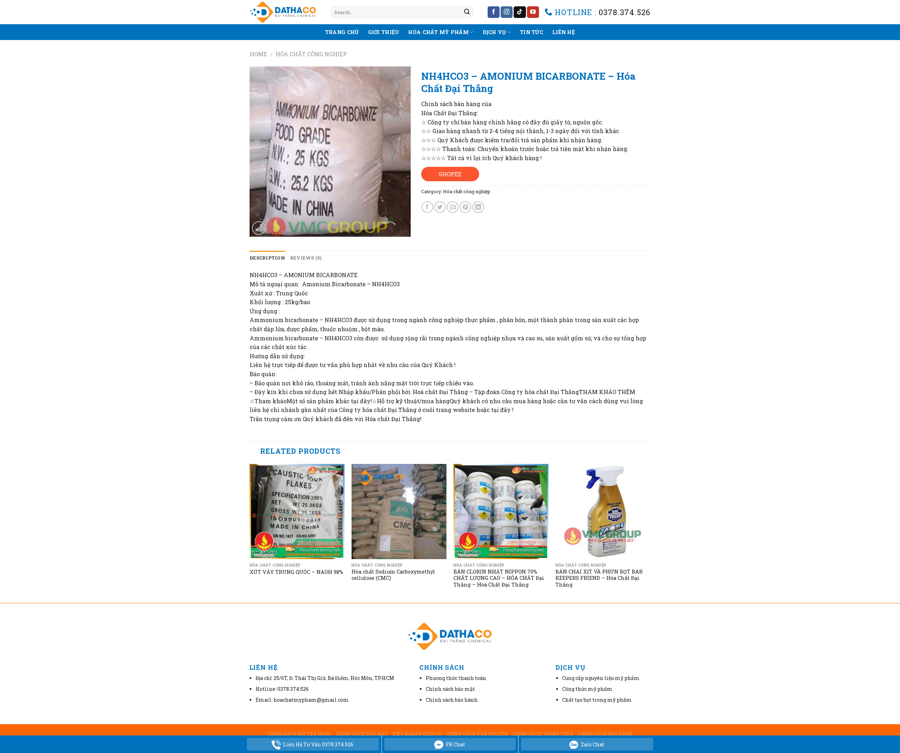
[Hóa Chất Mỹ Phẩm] (285, 12)
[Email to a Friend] (452, 207)
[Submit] (467, 12)
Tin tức (531, 32)
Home (258, 54)
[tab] (267, 258)
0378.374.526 (624, 12)
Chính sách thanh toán (543, 733)
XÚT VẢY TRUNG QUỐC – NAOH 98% (296, 572)
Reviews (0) (306, 258)
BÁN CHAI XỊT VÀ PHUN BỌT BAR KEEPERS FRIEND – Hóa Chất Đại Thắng (599, 578)
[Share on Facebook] (427, 207)
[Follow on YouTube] (533, 12)
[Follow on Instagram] (507, 12)
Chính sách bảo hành (605, 733)
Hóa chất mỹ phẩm (438, 32)
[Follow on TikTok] (520, 12)
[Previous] (250, 532)
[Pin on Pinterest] (465, 207)
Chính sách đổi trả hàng (299, 733)
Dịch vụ (494, 32)
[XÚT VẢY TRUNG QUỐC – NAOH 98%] (297, 511)
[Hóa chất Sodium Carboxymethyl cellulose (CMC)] (399, 511)
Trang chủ (342, 32)
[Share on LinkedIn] (478, 207)
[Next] (650, 532)
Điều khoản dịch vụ (417, 733)
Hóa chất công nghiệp (311, 54)
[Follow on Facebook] (494, 12)
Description (267, 258)
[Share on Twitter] (440, 207)
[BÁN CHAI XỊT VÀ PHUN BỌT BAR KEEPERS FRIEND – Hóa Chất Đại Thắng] (602, 511)
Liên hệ (563, 32)
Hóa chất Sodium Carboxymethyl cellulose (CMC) (393, 575)
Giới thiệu (383, 32)
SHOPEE (450, 174)
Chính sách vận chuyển (477, 733)
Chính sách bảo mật (362, 733)
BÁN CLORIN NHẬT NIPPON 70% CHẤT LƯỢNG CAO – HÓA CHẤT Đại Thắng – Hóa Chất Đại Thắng (499, 578)
